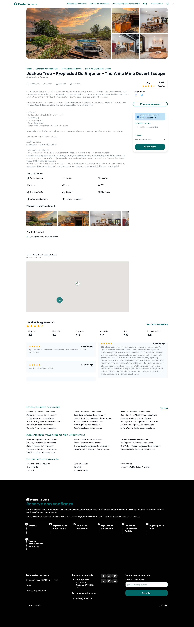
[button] (77, 284)
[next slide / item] (127, 218)
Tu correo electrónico (135, 579)
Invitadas (138, 135)
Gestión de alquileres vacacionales (126, 3)
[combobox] (135, 139)
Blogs (145, 3)
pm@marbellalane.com (86, 593)
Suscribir (146, 593)
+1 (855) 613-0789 (84, 598)
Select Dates (150, 147)
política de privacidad (36, 590)
